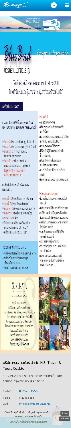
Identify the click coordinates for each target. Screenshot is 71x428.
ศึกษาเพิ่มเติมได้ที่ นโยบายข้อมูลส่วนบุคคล (28, 422)
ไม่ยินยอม (64, 419)
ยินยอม (65, 413)
